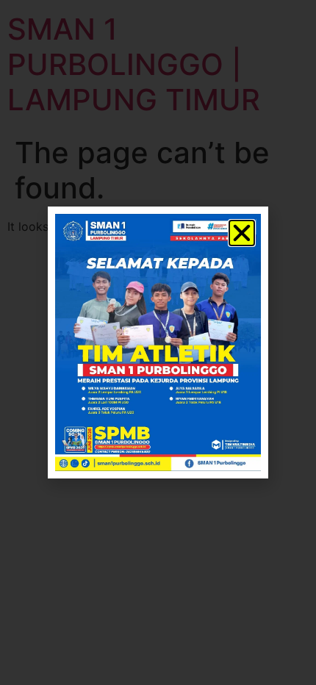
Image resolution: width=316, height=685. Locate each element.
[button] (242, 233)
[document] (158, 342)
